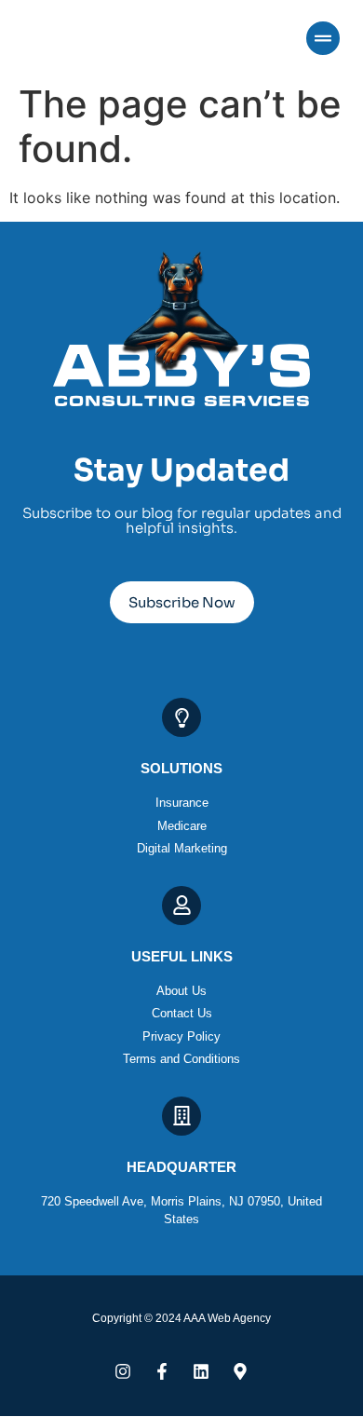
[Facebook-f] (162, 1371)
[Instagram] (122, 1371)
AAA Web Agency (227, 1318)
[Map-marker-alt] (240, 1371)
